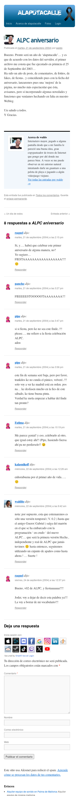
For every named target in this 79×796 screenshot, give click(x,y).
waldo (59, 47)
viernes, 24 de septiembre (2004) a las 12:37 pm (40, 580)
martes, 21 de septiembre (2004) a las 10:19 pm (40, 427)
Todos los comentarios (47, 195)
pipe (17, 316)
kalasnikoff (22, 464)
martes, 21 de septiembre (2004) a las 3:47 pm (39, 320)
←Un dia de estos (13, 213)
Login (58, 23)
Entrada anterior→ (60, 213)
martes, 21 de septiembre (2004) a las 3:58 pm (39, 367)
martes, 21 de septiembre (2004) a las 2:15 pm (39, 237)
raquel (19, 232)
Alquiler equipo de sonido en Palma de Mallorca (32, 791)
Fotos (48, 23)
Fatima (19, 422)
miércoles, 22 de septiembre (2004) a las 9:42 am (40, 506)
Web (6, 742)
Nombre (8, 717)
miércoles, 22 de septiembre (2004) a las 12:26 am (41, 468)
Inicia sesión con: (13, 634)
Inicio (9, 23)
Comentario (11, 673)
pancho (19, 283)
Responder (20, 269)
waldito (19, 501)
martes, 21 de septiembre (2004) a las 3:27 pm (39, 288)
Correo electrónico (13, 729)
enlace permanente (17, 198)
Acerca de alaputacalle (28, 23)
